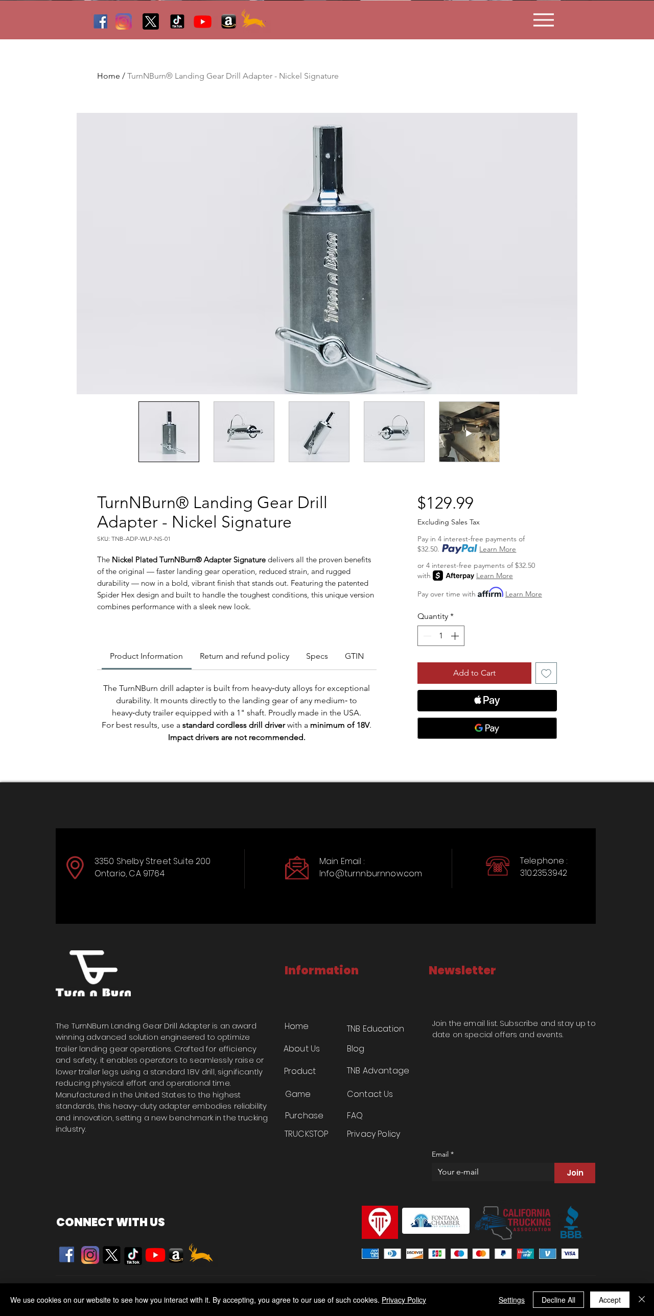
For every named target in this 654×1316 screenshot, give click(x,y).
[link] (146, 656)
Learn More (497, 549)
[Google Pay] (487, 728)
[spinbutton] (441, 635)
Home (108, 76)
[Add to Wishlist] (546, 673)
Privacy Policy (404, 1300)
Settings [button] (512, 1300)
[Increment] (456, 635)
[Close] (642, 1299)
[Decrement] (426, 635)
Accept (610, 1300)
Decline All (558, 1300)
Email (443, 1154)
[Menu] (543, 19)
